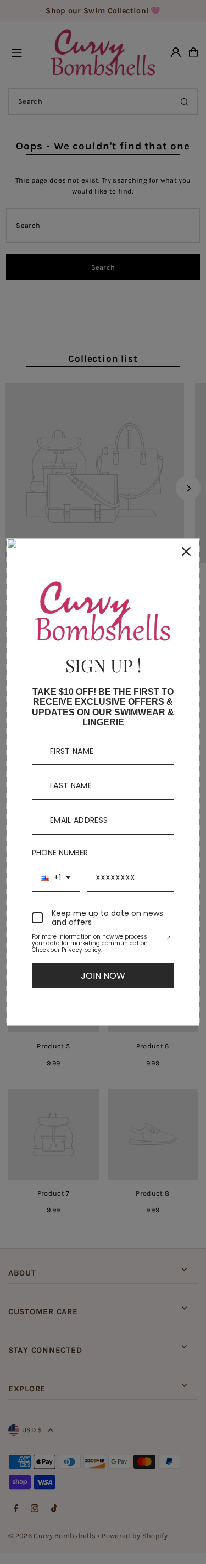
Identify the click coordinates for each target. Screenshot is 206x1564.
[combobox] (56, 878)
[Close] (186, 551)
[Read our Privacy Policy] (167, 938)
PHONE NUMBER (60, 852)
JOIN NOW (103, 976)
